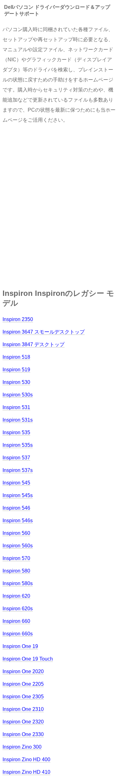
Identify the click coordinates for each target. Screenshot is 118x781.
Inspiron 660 (16, 621)
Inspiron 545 (16, 482)
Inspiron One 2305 (23, 696)
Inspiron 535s (18, 445)
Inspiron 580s (18, 583)
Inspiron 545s (18, 495)
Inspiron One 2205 (23, 684)
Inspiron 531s (18, 420)
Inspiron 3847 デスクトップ (34, 344)
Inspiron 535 (16, 432)
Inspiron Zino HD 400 (26, 759)
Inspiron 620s (18, 608)
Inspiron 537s (18, 470)
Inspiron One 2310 (23, 709)
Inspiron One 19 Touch (28, 659)
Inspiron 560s (18, 545)
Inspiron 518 (16, 357)
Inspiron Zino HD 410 (26, 772)
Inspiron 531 (16, 407)
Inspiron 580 (16, 570)
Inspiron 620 (16, 596)
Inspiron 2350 (18, 319)
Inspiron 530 (16, 382)
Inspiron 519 (16, 369)
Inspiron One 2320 (23, 721)
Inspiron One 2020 (23, 671)
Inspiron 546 (16, 508)
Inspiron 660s (18, 633)
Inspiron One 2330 (23, 734)
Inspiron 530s (18, 394)
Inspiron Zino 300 (22, 747)
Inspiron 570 (16, 558)
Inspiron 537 (16, 457)
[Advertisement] (59, 204)
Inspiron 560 (16, 533)
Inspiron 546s (18, 520)
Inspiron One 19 (20, 646)
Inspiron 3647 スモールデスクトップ (44, 332)
